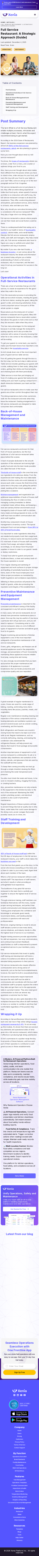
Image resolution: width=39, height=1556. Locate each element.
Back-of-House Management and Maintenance (17, 98)
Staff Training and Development (17, 107)
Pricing (19, 1436)
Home (19, 1430)
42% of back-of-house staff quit (14, 853)
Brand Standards (19, 1459)
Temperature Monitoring (19, 1494)
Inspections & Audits (19, 1488)
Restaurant (19, 1511)
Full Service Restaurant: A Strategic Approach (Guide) (16, 25)
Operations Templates (19, 1482)
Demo (19, 1433)
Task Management (19, 1480)
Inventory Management (19, 1497)
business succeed (8, 861)
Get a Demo (19, 1176)
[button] (34, 14)
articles (10, 22)
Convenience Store (19, 1517)
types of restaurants (20, 161)
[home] (10, 14)
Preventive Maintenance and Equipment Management (16, 103)
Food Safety (20, 1465)
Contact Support (19, 1448)
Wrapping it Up (11, 110)
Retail (19, 1514)
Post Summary (11, 90)
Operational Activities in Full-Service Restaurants (18, 93)
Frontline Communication (19, 1485)
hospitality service (20, 348)
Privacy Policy (19, 1442)
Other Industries (19, 1520)
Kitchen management (9, 494)
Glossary (19, 1540)
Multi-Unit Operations (19, 1468)
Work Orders (19, 1491)
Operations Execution (20, 1456)
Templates (19, 1529)
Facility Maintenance (19, 1462)
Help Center (19, 1537)
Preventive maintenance (11, 604)
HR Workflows (19, 1471)
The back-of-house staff (11, 472)
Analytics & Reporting (20, 1500)
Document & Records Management (19, 1502)
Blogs (19, 1532)
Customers (19, 1439)
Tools (19, 1535)
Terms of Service (19, 1445)
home (3, 22)
